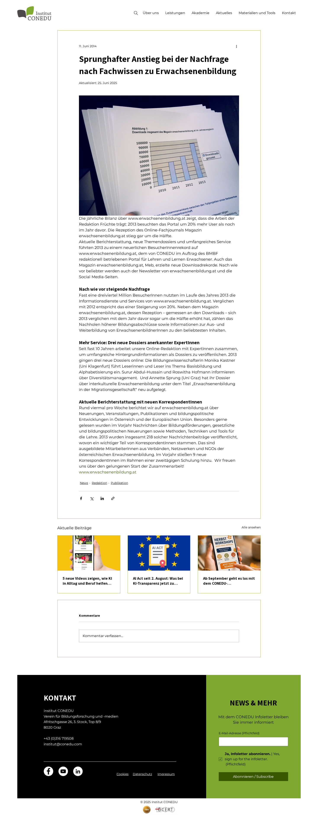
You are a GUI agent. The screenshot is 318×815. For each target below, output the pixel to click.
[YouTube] (63, 771)
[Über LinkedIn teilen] (102, 498)
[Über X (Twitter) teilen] (92, 498)
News (84, 483)
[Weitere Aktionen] (236, 46)
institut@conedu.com (63, 744)
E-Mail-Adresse (239, 733)
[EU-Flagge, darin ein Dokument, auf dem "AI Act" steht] (159, 553)
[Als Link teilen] (113, 498)
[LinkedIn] (78, 771)
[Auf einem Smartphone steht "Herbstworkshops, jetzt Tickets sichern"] (229, 553)
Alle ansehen (251, 527)
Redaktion (99, 483)
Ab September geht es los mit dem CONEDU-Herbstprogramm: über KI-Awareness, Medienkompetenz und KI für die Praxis (229, 581)
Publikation (119, 483)
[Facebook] (48, 771)
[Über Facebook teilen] (81, 498)
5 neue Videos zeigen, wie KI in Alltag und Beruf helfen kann (87, 581)
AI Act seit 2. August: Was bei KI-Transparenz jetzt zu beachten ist (158, 581)
